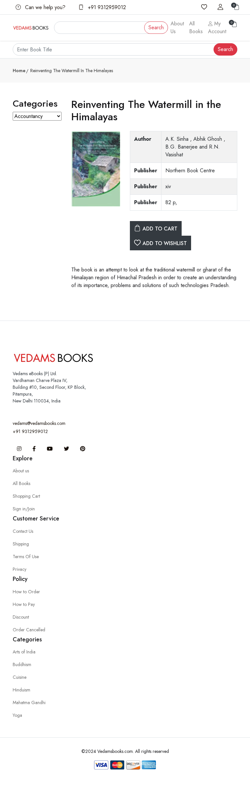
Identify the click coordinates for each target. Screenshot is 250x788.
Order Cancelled (29, 629)
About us (21, 470)
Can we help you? (44, 7)
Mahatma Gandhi (29, 702)
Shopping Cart (26, 496)
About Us (177, 27)
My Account (217, 27)
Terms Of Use (26, 556)
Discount (21, 617)
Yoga (17, 715)
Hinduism (21, 690)
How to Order (26, 591)
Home (19, 70)
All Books (196, 27)
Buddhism (22, 664)
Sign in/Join (24, 509)
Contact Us (23, 531)
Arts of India (24, 652)
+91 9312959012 (106, 7)
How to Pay (24, 604)
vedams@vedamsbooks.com (39, 423)
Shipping (21, 544)
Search (156, 27)
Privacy (19, 569)
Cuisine (19, 677)
